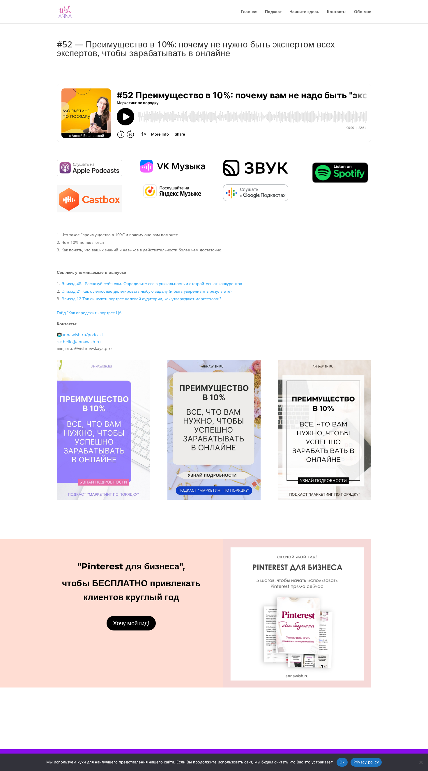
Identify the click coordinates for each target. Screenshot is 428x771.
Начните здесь (304, 12)
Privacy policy (366, 762)
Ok (342, 762)
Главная (249, 12)
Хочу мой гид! (131, 623)
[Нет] (421, 762)
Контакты (336, 12)
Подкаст (273, 12)
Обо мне (362, 12)
